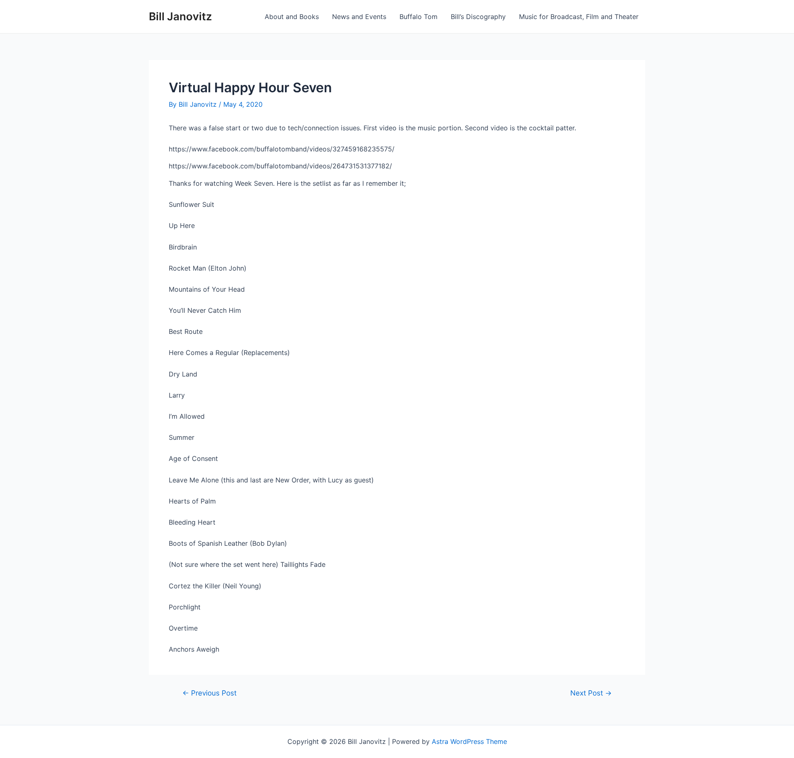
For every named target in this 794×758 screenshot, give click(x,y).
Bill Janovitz (180, 16)
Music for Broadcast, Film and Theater (579, 16)
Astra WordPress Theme (469, 741)
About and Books (292, 16)
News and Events (359, 16)
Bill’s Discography (478, 16)
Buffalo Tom (418, 16)
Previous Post (209, 692)
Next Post (591, 692)
